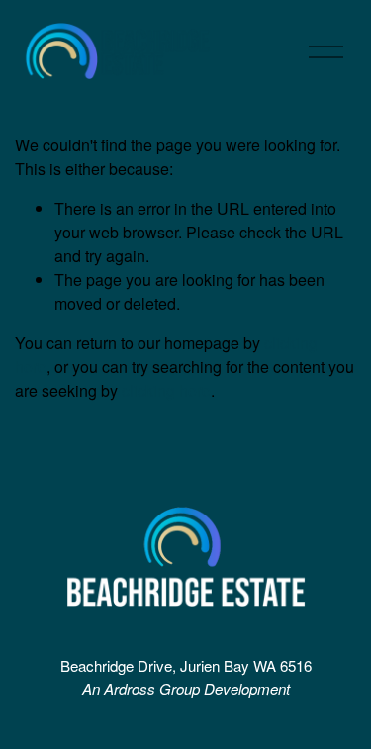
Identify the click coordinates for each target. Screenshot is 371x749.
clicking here (166, 390)
